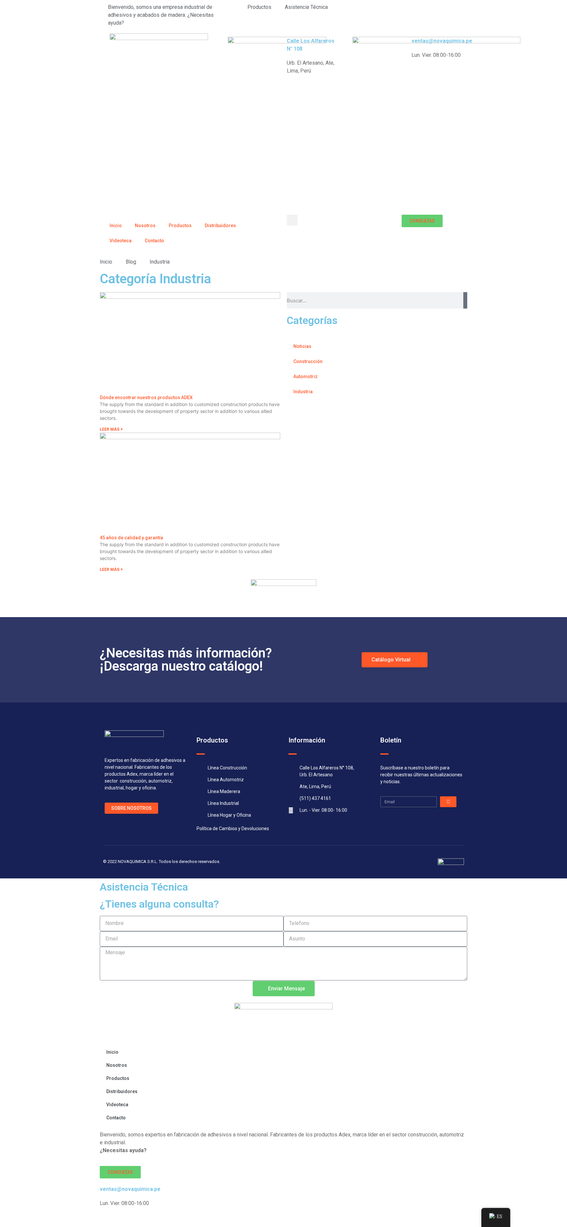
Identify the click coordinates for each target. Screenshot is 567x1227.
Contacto (154, 240)
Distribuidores (220, 225)
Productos (180, 225)
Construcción (308, 361)
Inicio (116, 225)
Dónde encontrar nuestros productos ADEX (146, 397)
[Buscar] (465, 300)
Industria (303, 391)
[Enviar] (448, 801)
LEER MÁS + (111, 429)
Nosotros (145, 225)
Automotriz (305, 376)
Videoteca (121, 240)
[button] (292, 220)
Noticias (302, 346)
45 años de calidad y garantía (131, 537)
